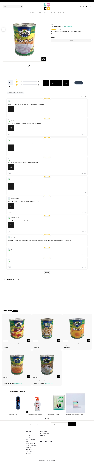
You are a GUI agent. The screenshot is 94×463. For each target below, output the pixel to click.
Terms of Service (29, 449)
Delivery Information (30, 443)
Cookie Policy (29, 437)
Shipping (53, 37)
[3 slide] (48, 418)
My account (28, 453)
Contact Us (60, 12)
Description (28, 66)
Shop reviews (20, 92)
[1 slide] (45, 418)
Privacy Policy (29, 435)
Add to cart (18, 411)
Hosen (15, 310)
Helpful (9, 115)
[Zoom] (24, 39)
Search (27, 433)
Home (52, 21)
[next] (84, 405)
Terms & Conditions (30, 439)
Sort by (77, 95)
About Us (52, 12)
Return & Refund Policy (31, 445)
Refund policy (29, 451)
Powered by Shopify (51, 460)
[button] (71, 29)
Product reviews (11, 92)
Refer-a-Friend (43, 12)
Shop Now (33, 12)
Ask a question (29, 69)
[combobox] (13, 6)
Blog (27, 441)
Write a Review (78, 82)
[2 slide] (47, 418)
